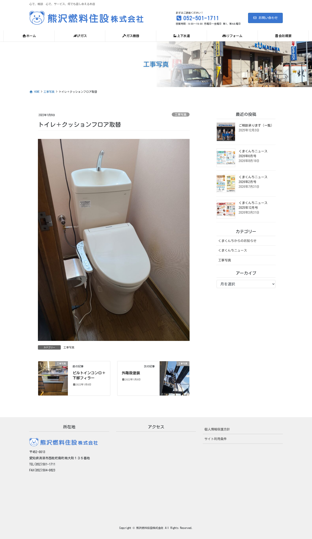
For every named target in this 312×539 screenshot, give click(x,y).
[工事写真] (53, 378)
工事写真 (181, 114)
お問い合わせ (268, 17)
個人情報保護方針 (217, 429)
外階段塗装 (131, 373)
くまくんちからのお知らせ (237, 240)
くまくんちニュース (232, 250)
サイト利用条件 (215, 439)
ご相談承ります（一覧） (256, 125)
